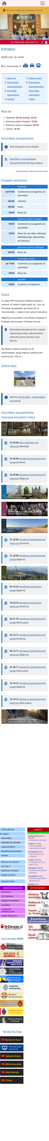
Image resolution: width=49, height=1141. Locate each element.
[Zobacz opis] (24, 437)
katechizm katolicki (9, 870)
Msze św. (11, 78)
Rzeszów (37, 844)
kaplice (5, 834)
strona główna (7, 829)
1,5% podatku (7, 896)
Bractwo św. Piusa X (10, 862)
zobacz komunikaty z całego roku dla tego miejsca (32, 171)
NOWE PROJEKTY (9, 916)
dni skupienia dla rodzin (38, 840)
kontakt (4, 855)
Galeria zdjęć (35, 78)
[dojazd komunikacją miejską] (38, 66)
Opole (36, 884)
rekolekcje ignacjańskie (11, 851)
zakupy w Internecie (10, 900)
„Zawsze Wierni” (8, 847)
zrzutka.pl (5, 905)
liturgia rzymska (8, 875)
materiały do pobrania (10, 842)
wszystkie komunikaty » (38, 888)
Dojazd (10, 99)
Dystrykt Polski (8, 881)
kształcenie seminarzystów (8, 910)
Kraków (39, 868)
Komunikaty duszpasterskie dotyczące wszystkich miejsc (36, 90)
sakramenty (6, 838)
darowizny (5, 892)
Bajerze (39, 876)
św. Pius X (5, 866)
